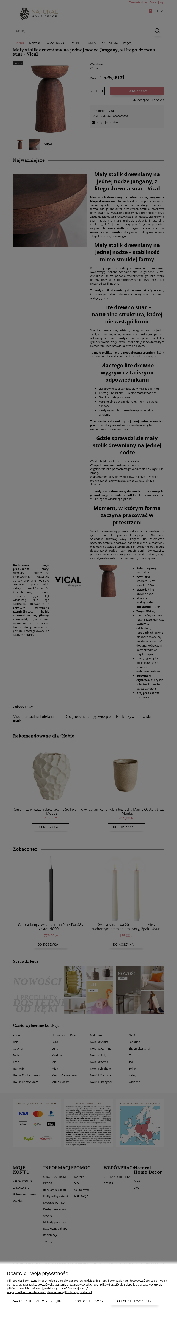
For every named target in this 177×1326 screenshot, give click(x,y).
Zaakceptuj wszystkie (135, 1301)
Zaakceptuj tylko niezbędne (37, 1301)
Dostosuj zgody (89, 1301)
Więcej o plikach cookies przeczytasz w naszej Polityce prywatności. (49, 1292)
